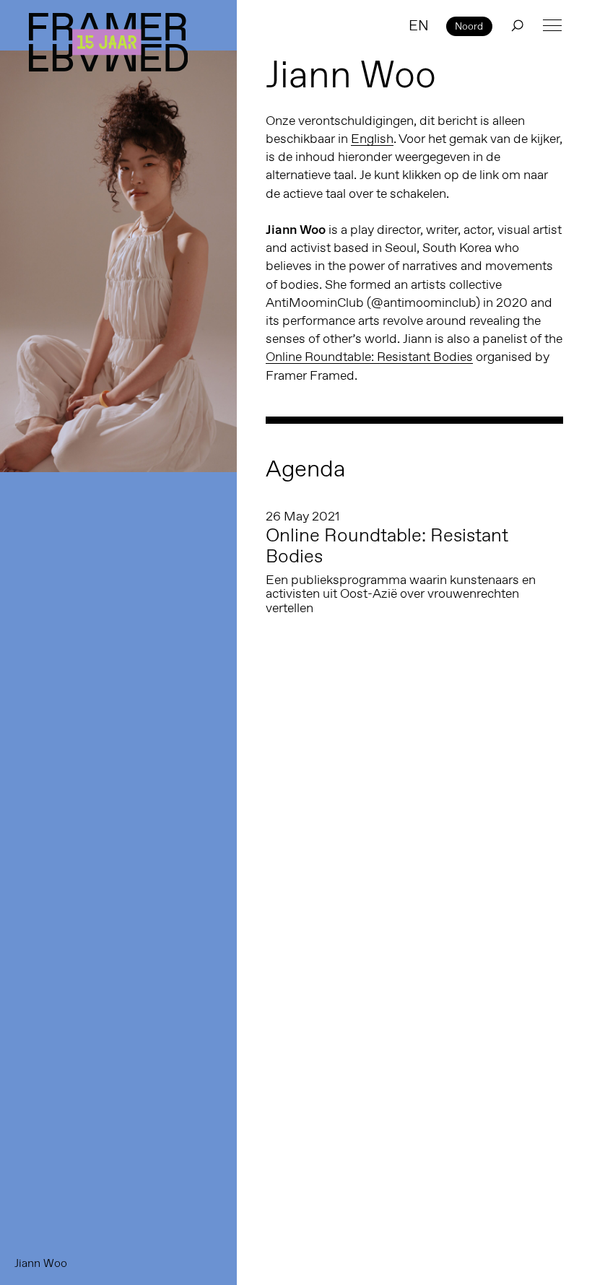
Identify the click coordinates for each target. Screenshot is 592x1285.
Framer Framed (108, 42)
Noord (469, 25)
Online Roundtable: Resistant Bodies (369, 356)
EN (419, 25)
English (372, 138)
